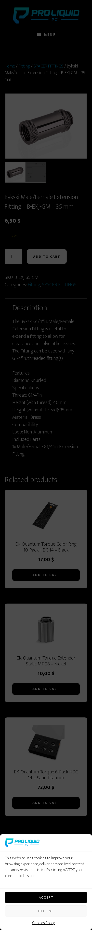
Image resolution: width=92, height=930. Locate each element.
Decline (46, 911)
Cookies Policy (43, 923)
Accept (46, 897)
